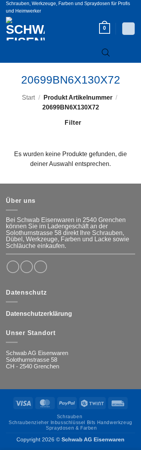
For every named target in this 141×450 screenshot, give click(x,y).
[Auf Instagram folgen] (26, 267)
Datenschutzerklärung (39, 313)
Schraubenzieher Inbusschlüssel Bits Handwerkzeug (70, 422)
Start (28, 97)
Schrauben (69, 416)
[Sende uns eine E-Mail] (40, 267)
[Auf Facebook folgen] (13, 267)
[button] (104, 28)
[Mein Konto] (128, 28)
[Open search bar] (106, 52)
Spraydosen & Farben (71, 428)
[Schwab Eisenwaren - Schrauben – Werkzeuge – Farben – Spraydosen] (38, 28)
